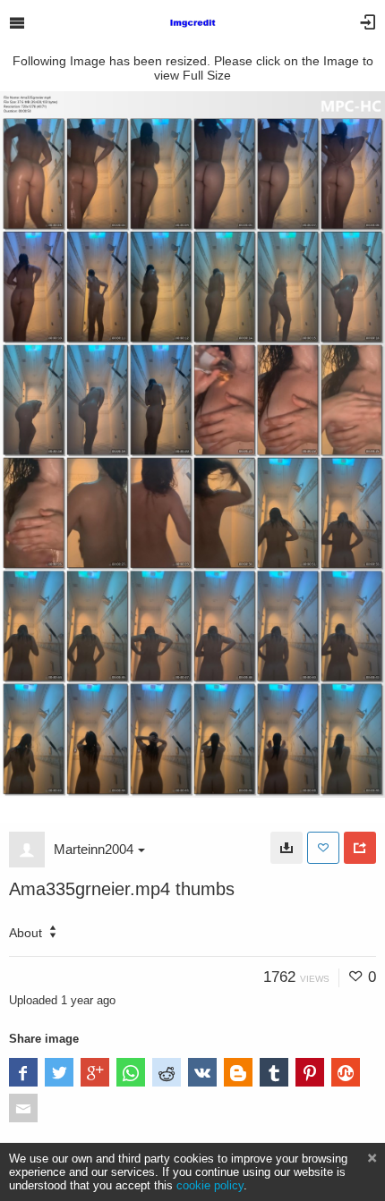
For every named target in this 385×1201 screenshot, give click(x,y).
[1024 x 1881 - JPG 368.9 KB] (286, 848)
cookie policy (210, 1185)
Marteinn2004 (93, 849)
